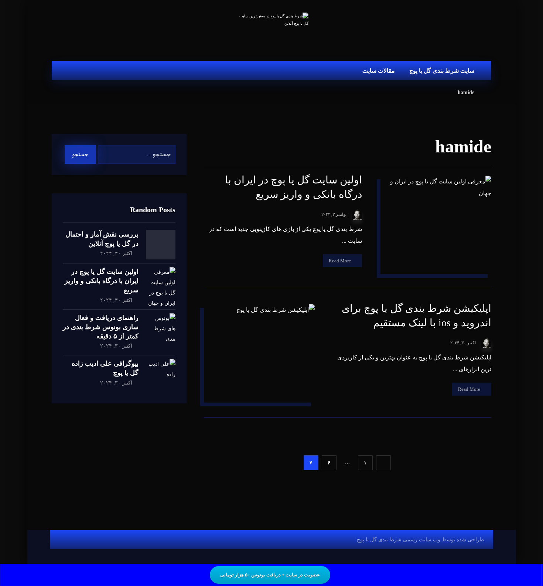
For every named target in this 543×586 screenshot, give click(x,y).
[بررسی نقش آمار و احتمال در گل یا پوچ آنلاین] (160, 244)
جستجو (80, 155)
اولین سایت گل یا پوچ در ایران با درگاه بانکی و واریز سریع (102, 281)
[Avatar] (357, 214)
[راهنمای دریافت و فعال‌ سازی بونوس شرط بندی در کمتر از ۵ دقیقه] (160, 328)
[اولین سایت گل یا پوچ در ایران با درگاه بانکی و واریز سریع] (160, 282)
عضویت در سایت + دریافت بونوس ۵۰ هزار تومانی (270, 575)
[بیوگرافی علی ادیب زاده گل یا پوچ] (160, 374)
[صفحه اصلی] (489, 92)
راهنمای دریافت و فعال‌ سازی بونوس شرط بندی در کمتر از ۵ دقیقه (101, 327)
